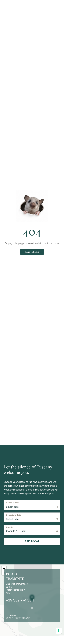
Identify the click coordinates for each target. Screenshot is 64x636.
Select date (12, 506)
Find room (32, 541)
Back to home (32, 252)
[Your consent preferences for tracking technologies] (59, 631)
